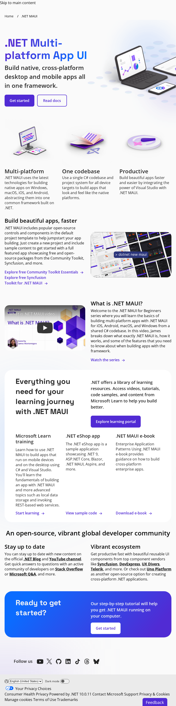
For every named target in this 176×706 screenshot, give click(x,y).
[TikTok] (77, 661)
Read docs (52, 100)
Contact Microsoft (107, 694)
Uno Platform (159, 569)
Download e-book (132, 513)
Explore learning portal (116, 421)
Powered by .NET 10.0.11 (70, 694)
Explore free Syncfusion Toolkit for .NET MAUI (25, 280)
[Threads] (87, 661)
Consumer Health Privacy (26, 694)
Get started (19, 100)
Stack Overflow (69, 569)
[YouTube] (40, 661)
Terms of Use (44, 699)
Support (131, 694)
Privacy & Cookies (154, 694)
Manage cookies (18, 699)
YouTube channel (65, 559)
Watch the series (106, 359)
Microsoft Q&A (22, 574)
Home (9, 16)
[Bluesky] (96, 661)
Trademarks (67, 699)
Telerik (97, 569)
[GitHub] (59, 661)
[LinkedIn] (68, 661)
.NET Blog (32, 559)
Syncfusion (107, 564)
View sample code (82, 513)
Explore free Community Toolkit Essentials (42, 272)
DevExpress (129, 564)
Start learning (28, 513)
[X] (49, 661)
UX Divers (151, 564)
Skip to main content (18, 2)
